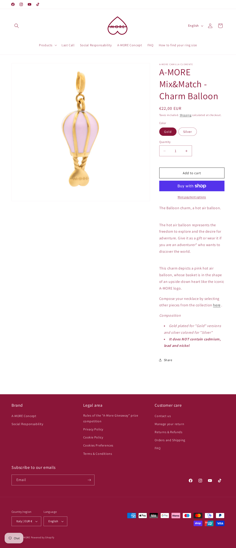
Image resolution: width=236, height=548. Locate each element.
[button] (17, 26)
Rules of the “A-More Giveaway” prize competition (110, 418)
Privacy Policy (93, 429)
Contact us (163, 416)
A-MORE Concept (24, 416)
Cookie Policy (93, 437)
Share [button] (168, 360)
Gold (168, 132)
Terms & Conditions (97, 454)
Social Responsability (27, 424)
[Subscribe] (89, 480)
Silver (187, 132)
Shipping (186, 115)
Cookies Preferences (98, 445)
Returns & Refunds (168, 432)
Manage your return (169, 424)
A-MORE (26, 537)
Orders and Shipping (170, 440)
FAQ (157, 448)
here (216, 305)
